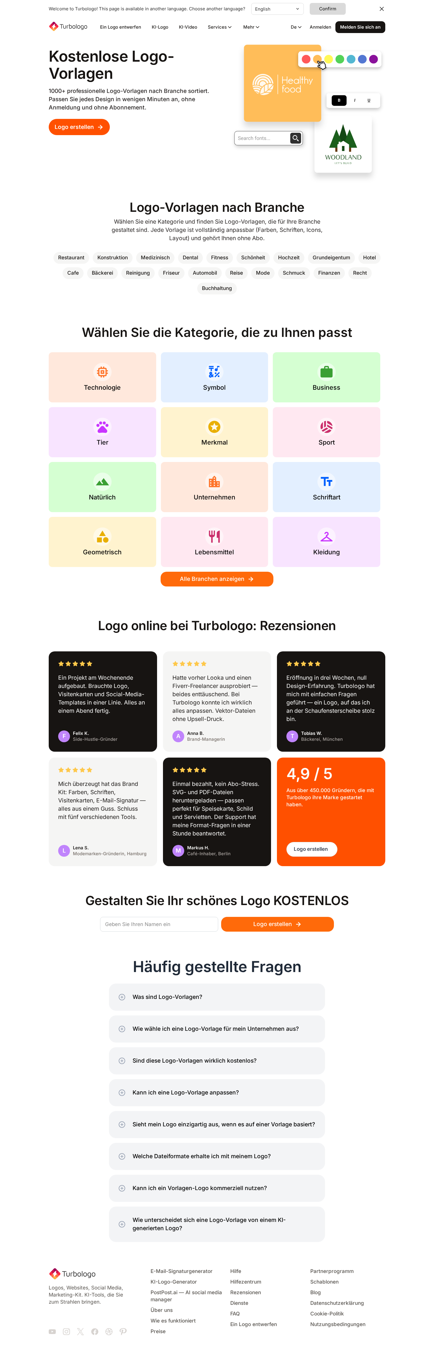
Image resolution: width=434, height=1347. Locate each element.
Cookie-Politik (327, 1314)
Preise (158, 1331)
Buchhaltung (217, 288)
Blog (315, 1292)
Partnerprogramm (332, 1271)
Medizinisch (155, 257)
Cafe (73, 273)
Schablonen (324, 1282)
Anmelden (320, 27)
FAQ (235, 1314)
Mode (263, 273)
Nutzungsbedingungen (338, 1324)
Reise (236, 273)
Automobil (205, 273)
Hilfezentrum (245, 1282)
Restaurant (71, 257)
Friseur (171, 273)
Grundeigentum (331, 257)
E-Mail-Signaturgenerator (182, 1271)
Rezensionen (245, 1292)
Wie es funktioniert (173, 1321)
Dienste (239, 1303)
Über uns (162, 1310)
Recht (360, 273)
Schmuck (294, 273)
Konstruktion (112, 257)
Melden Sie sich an (360, 27)
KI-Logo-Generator (174, 1282)
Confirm (327, 8)
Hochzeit (289, 257)
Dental (190, 257)
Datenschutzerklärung (337, 1303)
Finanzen (329, 273)
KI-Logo (160, 27)
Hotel (369, 257)
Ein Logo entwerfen (120, 27)
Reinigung (138, 273)
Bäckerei (102, 273)
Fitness (219, 257)
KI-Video (188, 27)
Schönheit (253, 257)
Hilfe (235, 1271)
